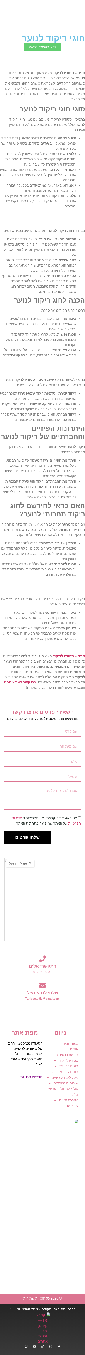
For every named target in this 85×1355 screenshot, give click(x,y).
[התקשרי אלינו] (42, 958)
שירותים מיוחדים (66, 1083)
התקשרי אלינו (42, 966)
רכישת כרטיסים (66, 1055)
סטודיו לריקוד (68, 1060)
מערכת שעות (68, 1100)
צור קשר (72, 1106)
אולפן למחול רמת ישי (63, 1089)
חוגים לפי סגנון (67, 1072)
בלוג (75, 1094)
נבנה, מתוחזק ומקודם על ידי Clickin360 (42, 1309)
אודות (74, 1049)
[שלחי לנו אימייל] (42, 985)
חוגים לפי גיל (69, 1066)
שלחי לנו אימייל (42, 992)
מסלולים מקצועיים (65, 1077)
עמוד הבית (70, 1043)
